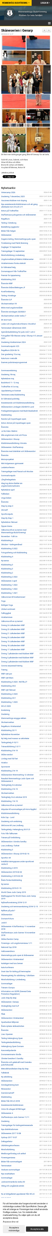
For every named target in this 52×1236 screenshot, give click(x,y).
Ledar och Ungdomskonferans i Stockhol (18, 324)
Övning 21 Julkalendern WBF (13, 633)
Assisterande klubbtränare (12, 1105)
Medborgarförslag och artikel (13, 1153)
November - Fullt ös (9, 536)
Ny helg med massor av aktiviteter (15, 738)
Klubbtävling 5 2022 (9, 548)
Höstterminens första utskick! (13, 263)
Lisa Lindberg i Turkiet (10, 846)
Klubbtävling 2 (7, 573)
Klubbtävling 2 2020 (9, 694)
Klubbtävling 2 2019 (9, 868)
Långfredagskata (8, 479)
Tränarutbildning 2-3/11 (11, 746)
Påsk (3, 1014)
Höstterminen (6, 617)
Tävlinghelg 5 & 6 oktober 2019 (14, 797)
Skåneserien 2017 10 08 (11, 1133)
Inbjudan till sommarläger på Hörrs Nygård (18, 809)
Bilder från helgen (8, 231)
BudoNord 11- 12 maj (10, 383)
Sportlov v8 (6, 858)
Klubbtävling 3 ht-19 (9, 750)
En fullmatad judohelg (10, 399)
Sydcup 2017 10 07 (9, 1137)
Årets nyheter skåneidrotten (12, 1026)
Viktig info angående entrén (12, 1186)
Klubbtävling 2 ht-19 (9, 771)
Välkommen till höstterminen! (13, 597)
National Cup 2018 (8, 947)
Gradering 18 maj (8, 374)
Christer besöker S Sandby (12, 1058)
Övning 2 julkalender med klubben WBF (17, 662)
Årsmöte (4, 427)
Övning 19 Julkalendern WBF (13, 641)
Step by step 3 (7, 506)
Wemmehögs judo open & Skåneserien (17, 955)
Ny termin (5, 561)
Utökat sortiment (8, 609)
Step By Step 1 (7, 518)
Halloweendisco (8, 951)
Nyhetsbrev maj (7, 378)
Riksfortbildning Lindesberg (13, 255)
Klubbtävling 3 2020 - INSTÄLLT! (14, 682)
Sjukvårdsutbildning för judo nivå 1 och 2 (18, 332)
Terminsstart (6, 1166)
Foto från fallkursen (9, 833)
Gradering (5, 714)
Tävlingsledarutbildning (11, 1042)
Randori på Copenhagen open (13, 419)
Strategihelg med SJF (10, 1006)
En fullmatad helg (8, 267)
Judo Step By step (8, 998)
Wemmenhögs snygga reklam (13, 718)
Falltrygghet (6, 613)
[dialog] (26, 1217)
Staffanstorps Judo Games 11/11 (15, 1117)
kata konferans (7, 967)
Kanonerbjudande (8, 1050)
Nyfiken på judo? (8, 910)
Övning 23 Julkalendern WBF (13, 629)
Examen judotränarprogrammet (14, 362)
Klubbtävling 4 (7, 557)
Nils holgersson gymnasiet (12, 463)
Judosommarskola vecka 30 (13, 1182)
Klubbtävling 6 (7, 540)
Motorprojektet (7, 459)
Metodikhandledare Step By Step (15, 1069)
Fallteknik (5, 1073)
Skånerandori (6, 915)
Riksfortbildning (8, 1149)
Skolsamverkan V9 (9, 304)
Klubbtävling (6, 415)
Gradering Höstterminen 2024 (13, 342)
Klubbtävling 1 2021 (9, 593)
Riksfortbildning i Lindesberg (13, 979)
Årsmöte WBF (7, 283)
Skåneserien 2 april (9, 581)
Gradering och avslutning (11, 821)
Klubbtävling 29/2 (8, 686)
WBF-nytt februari (8, 690)
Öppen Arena (6, 526)
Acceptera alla (37, 1229)
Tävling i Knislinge (8, 295)
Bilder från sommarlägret (11, 1162)
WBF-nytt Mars (7, 678)
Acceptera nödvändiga (14, 1229)
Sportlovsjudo (7, 514)
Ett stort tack (6, 320)
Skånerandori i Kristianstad (12, 959)
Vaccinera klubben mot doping (14, 200)
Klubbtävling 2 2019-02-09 (12, 876)
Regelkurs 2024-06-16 (10, 350)
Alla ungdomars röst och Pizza (14, 435)
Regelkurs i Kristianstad (11, 726)
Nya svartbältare (8, 1174)
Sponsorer (5, 767)
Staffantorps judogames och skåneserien (18, 215)
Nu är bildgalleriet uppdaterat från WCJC (18, 1194)
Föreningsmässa (8, 1157)
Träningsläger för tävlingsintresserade (17, 1125)
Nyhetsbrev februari (9, 522)
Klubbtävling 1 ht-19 (9, 801)
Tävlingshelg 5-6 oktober (11, 785)
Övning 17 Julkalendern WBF (13, 649)
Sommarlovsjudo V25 (10, 346)
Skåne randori (7, 754)
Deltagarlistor (6, 1141)
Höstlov (4, 763)
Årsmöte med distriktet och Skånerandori (18, 451)
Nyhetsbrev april (8, 490)
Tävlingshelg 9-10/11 (9, 742)
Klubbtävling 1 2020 (9, 702)
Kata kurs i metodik (9, 358)
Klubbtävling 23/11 (9, 730)
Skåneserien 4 (7, 1113)
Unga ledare (6, 498)
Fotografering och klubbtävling (14, 552)
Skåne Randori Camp (10, 939)
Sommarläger (6, 983)
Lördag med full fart (9, 759)
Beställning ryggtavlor (10, 227)
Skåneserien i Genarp (17, 30)
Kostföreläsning (8, 291)
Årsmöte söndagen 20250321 (13, 312)
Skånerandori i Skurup (10, 439)
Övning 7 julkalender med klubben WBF (17, 653)
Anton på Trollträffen (9, 211)
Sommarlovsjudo (8, 475)
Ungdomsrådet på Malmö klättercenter (17, 259)
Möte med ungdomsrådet (12, 308)
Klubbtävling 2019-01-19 (11, 888)
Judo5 (3, 923)
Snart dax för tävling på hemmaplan (16, 971)
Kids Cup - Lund (7, 817)
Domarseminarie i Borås (11, 1054)
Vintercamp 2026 (8, 192)
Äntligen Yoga (7, 605)
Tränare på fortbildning (10, 837)
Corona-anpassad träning (11, 666)
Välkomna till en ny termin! (12, 621)
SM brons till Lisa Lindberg (12, 825)
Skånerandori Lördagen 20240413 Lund (17, 407)
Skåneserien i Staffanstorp (12, 447)
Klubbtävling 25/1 (8, 698)
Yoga (3, 601)
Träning (4, 670)
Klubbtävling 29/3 (8, 279)
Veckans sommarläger (10, 1170)
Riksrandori (6, 1089)
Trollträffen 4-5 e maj (9, 387)
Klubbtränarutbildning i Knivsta (14, 443)
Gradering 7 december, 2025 (13, 196)
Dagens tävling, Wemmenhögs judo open (18, 239)
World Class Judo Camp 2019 (13, 892)
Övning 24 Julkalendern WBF (13, 625)
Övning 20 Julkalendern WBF (13, 637)
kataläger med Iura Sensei (12, 963)
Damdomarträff (7, 1093)
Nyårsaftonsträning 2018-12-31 (14, 902)
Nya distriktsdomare (9, 1129)
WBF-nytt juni (6, 674)
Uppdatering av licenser (11, 391)
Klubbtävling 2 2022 (9, 577)
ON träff (4, 510)
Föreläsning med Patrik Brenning (14, 243)
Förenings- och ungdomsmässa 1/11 (16, 943)
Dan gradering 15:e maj (10, 354)
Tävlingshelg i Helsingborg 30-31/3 (15, 829)
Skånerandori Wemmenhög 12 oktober (17, 775)
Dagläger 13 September (11, 247)
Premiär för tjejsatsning (10, 275)
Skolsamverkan (7, 722)
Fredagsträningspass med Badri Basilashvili (19, 411)
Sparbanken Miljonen (10, 1022)
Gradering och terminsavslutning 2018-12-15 (19, 906)
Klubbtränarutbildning (10, 813)
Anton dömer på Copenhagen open (16, 423)
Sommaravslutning (9, 370)
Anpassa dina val (10, 1222)
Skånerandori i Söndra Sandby (13, 841)
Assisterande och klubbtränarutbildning (17, 403)
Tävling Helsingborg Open (12, 1038)
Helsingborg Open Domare (12, 1046)
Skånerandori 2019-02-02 (11, 872)
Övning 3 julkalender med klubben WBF (17, 658)
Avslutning (5, 710)
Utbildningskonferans (10, 1145)
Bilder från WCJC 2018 (10, 1101)
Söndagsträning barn (10, 1085)
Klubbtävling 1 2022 (9, 585)
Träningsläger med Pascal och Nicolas (17, 471)
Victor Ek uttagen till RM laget (13, 1109)
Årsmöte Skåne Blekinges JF (13, 287)
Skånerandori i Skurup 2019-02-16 (15, 854)
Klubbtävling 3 (7, 565)
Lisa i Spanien (7, 1034)
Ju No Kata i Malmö (9, 431)
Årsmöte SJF (6, 300)
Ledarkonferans (7, 467)
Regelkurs (5, 219)
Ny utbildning (6, 1077)
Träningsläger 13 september (13, 251)
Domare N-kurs (7, 919)
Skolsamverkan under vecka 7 (13, 316)
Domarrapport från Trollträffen (13, 271)
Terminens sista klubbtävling (13, 395)
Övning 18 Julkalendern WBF (13, 645)
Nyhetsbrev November (10, 734)
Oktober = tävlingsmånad (11, 544)
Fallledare (5, 494)
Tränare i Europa (8, 988)
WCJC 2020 (6, 706)
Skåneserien (6, 235)
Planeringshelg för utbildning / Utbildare (17, 975)
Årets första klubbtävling (11, 880)
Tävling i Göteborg (8, 223)
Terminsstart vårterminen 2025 (13, 328)
